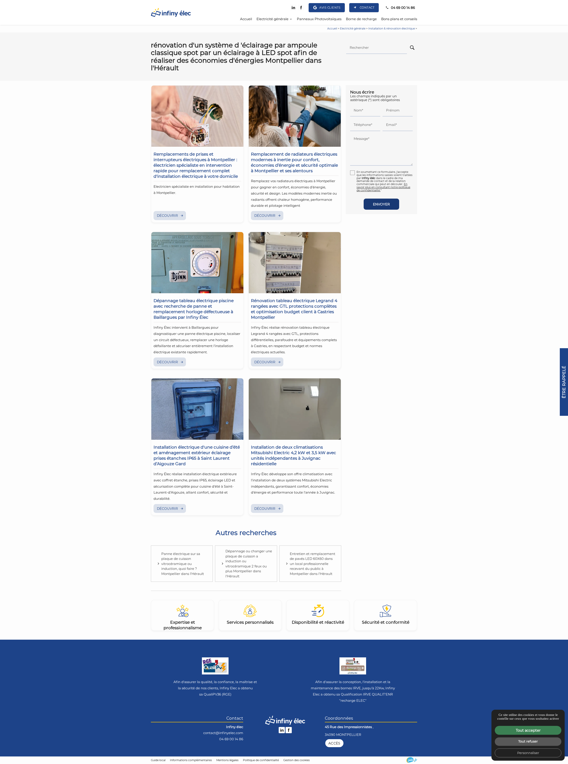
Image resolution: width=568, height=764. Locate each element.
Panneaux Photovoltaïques (319, 19)
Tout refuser (528, 741)
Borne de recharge (361, 19)
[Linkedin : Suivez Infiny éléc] (293, 7)
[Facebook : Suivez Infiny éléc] (301, 7)
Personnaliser (528, 753)
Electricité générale (272, 19)
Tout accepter (528, 730)
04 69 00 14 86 (403, 7)
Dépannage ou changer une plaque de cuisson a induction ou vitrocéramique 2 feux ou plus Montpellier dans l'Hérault (248, 563)
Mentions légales (227, 760)
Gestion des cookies (296, 760)
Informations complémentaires (191, 760)
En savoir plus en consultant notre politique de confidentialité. (383, 187)
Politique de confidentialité (261, 760)
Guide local (158, 760)
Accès (334, 743)
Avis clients (329, 7)
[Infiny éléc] (171, 12)
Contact (367, 7)
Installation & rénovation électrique (392, 28)
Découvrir (167, 215)
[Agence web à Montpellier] (411, 760)
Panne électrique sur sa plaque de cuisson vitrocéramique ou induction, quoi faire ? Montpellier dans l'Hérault (182, 563)
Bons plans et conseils (399, 19)
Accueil (246, 19)
